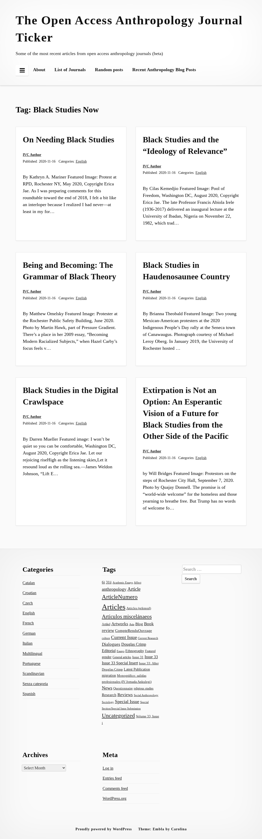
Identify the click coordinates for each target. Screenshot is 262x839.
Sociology (108, 702)
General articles (122, 657)
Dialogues (111, 644)
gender (107, 657)
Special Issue (127, 701)
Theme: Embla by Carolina (162, 829)
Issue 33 (151, 657)
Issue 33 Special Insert (120, 663)
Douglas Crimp (133, 644)
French (28, 623)
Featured (150, 651)
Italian (27, 643)
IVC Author (32, 155)
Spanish (29, 694)
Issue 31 (138, 657)
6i (103, 582)
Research (109, 695)
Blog (139, 624)
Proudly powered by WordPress (103, 829)
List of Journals (70, 69)
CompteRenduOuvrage (133, 631)
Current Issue (124, 637)
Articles (113, 607)
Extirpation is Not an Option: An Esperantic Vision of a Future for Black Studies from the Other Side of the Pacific (185, 413)
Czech (28, 603)
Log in (108, 768)
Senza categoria (35, 684)
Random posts (109, 69)
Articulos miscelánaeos (127, 616)
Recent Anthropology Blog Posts (164, 69)
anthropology (114, 589)
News (107, 688)
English (81, 161)
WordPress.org (114, 798)
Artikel (106, 624)
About (39, 69)
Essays (120, 651)
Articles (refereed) (138, 608)
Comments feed (115, 788)
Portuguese (31, 663)
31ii (109, 582)
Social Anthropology (146, 695)
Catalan (29, 583)
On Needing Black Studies (68, 139)
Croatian (29, 593)
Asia (131, 624)
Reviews (125, 694)
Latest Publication (137, 669)
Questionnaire (123, 688)
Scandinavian (33, 673)
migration (109, 675)
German (29, 633)
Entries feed (112, 778)
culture (106, 638)
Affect (137, 582)
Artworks (119, 623)
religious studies (144, 688)
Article (133, 589)
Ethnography (134, 651)
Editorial (109, 651)
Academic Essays (123, 582)
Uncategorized (118, 715)
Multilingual (32, 653)
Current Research (148, 638)
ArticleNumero (120, 597)
